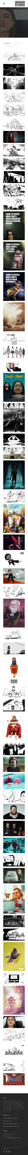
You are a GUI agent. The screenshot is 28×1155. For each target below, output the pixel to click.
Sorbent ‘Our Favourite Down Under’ (11, 1126)
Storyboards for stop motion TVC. (11, 1118)
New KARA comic (7, 1120)
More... (9, 1110)
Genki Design (5, 1149)
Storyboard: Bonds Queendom (10, 1123)
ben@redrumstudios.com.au (13, 1137)
